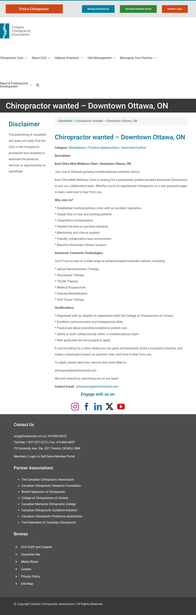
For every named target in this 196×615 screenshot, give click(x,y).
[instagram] (75, 406)
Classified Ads (30, 554)
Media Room (29, 562)
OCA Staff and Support (36, 547)
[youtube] (121, 406)
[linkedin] (98, 406)
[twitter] (109, 406)
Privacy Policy (30, 576)
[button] (37, 84)
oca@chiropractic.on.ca (30, 436)
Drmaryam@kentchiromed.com (97, 386)
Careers (26, 569)
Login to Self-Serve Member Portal (52, 456)
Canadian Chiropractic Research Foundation (51, 486)
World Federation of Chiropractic (43, 492)
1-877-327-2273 (36, 442)
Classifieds (65, 121)
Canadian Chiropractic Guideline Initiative (49, 510)
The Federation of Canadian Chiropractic (48, 522)
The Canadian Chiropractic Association (47, 479)
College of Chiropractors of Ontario (44, 498)
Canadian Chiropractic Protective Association (51, 516)
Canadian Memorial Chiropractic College (48, 504)
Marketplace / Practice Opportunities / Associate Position (107, 147)
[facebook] (86, 406)
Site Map (27, 584)
